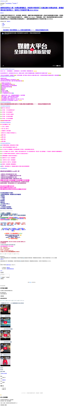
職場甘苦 (8, 21)
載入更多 (2, 272)
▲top (1, 270)
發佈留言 (2, 278)
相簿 (3, 23)
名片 (3, 25)
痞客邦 (7, 264)
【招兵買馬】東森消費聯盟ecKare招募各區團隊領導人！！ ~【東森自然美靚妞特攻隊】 (25, 30)
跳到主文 (2, 12)
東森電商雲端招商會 (10, 268)
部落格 (3, 24)
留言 (10, 264)
